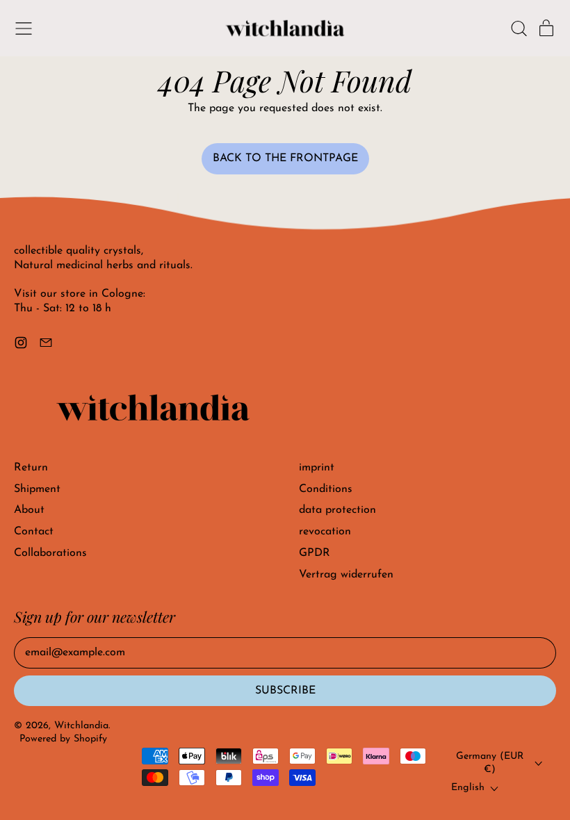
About (29, 510)
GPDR (314, 553)
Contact (34, 531)
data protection (337, 510)
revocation (325, 531)
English (467, 787)
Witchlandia (81, 726)
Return (31, 467)
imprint (316, 467)
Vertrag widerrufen (346, 574)
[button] (518, 28)
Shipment (37, 489)
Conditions (325, 489)
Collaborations (50, 553)
